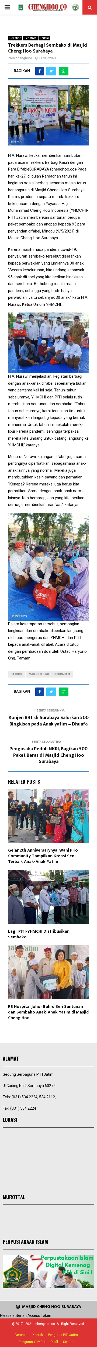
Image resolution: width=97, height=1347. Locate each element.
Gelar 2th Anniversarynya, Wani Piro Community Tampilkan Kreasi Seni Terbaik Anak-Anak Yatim (43, 856)
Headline (15, 38)
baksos (16, 674)
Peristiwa (30, 38)
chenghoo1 (24, 58)
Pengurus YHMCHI (32, 1342)
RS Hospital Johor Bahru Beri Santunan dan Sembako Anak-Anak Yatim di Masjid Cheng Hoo (48, 1012)
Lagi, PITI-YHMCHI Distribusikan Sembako (39, 934)
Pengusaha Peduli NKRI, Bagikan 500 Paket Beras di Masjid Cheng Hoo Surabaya (48, 755)
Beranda (21, 1335)
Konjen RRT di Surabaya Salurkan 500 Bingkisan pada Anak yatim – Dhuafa (49, 721)
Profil (54, 1342)
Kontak (38, 1335)
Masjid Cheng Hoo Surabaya (50, 674)
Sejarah (68, 1342)
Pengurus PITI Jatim (63, 1335)
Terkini (44, 38)
